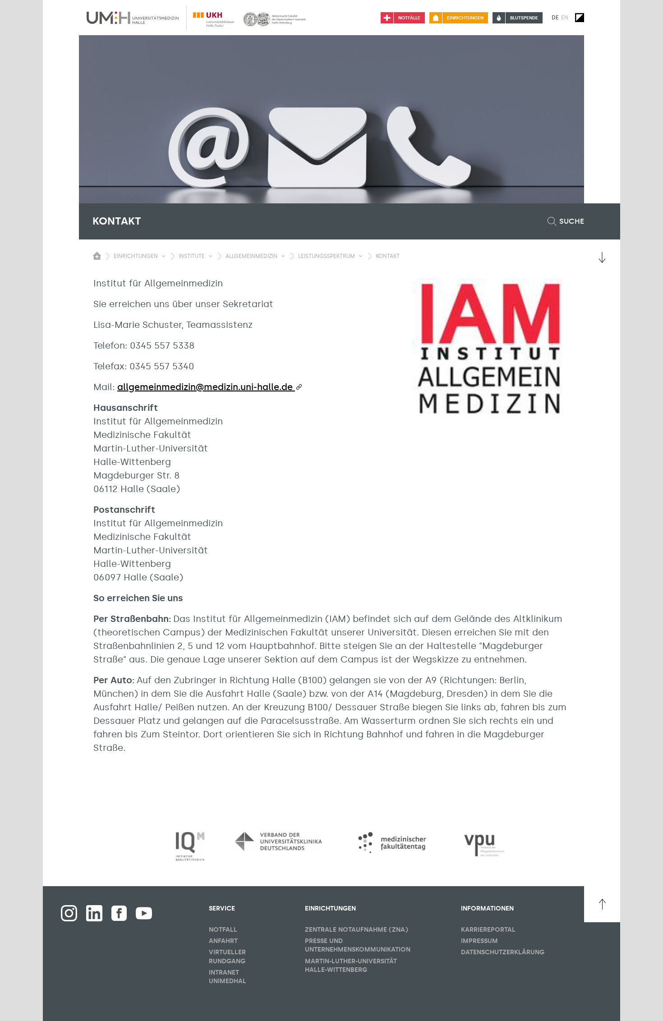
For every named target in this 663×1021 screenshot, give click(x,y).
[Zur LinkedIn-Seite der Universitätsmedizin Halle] (94, 913)
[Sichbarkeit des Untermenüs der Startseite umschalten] (96, 255)
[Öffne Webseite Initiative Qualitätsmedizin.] (190, 846)
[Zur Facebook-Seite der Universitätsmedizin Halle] (119, 913)
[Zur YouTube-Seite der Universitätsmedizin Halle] (144, 913)
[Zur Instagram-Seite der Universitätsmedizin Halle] (69, 913)
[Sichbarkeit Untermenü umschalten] (163, 256)
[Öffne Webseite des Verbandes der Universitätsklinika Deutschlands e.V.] (278, 841)
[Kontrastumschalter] (579, 17)
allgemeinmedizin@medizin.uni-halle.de (206, 387)
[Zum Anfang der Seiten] (602, 904)
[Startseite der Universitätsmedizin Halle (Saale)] (133, 17)
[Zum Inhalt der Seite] (602, 257)
